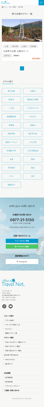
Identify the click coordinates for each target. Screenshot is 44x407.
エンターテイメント (11, 355)
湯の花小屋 (32, 134)
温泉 (33, 168)
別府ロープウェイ (11, 142)
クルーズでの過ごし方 (12, 324)
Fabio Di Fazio (10, 359)
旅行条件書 (9, 382)
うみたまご (32, 116)
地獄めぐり (11, 185)
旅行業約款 (9, 377)
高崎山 (32, 125)
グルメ (11, 176)
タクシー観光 (9, 337)
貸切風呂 (11, 168)
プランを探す (9, 320)
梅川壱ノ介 (9, 364)
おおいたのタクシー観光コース (15, 342)
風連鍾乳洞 (11, 116)
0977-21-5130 (22, 219)
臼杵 (32, 176)
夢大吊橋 (11, 91)
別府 (33, 159)
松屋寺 (11, 99)
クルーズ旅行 (9, 316)
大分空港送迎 (32, 151)
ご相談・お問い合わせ (11, 390)
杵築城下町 (11, 151)
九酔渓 (32, 91)
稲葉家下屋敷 (32, 99)
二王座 (11, 108)
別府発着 (11, 134)
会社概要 (7, 373)
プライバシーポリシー (12, 386)
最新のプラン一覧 (11, 333)
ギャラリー (9, 329)
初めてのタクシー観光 (12, 346)
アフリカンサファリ (32, 108)
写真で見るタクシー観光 (13, 350)
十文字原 (32, 142)
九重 (11, 159)
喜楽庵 (11, 125)
